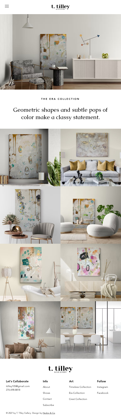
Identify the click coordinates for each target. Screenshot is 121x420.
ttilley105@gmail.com (18, 386)
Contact (47, 398)
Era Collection (77, 392)
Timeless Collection (80, 386)
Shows (46, 392)
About (46, 386)
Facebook (102, 392)
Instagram (102, 386)
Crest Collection (78, 399)
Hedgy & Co (49, 413)
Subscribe (48, 405)
